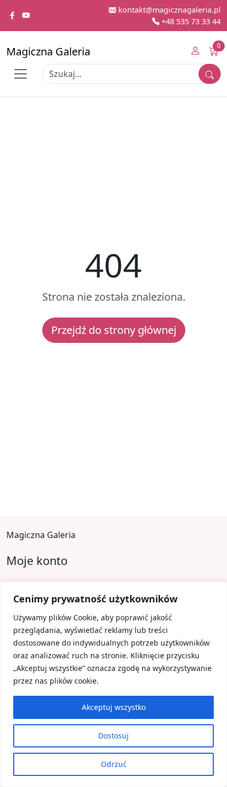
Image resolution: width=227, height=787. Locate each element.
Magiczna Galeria (48, 51)
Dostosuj (113, 736)
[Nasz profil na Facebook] (13, 16)
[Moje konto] (195, 51)
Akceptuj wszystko (114, 707)
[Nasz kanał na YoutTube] (26, 16)
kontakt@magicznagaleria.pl (168, 10)
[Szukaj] (209, 74)
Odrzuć (114, 764)
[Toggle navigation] (20, 74)
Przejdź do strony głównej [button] (113, 330)
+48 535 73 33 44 (190, 21)
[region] (113, 684)
